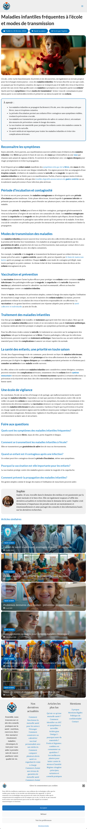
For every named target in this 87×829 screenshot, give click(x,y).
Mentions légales (43, 826)
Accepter (43, 808)
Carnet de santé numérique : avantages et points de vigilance (37, 547)
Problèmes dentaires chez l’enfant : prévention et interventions (38, 605)
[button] (83, 786)
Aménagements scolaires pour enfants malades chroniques (36, 633)
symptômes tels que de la (56, 167)
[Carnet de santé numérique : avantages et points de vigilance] (43, 538)
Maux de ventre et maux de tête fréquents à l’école (31, 691)
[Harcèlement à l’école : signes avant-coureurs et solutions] (43, 654)
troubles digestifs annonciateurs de (57, 179)
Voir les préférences (43, 820)
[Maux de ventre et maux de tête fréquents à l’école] (43, 683)
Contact (75, 721)
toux (76, 155)
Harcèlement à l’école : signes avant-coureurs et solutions (35, 662)
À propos (75, 709)
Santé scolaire (40, 31)
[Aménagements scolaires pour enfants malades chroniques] (43, 625)
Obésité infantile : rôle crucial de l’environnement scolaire (35, 576)
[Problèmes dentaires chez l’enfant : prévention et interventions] (43, 596)
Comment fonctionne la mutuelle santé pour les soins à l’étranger (33, 723)
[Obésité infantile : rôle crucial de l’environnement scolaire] (43, 567)
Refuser (44, 814)
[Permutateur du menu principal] (82, 6)
